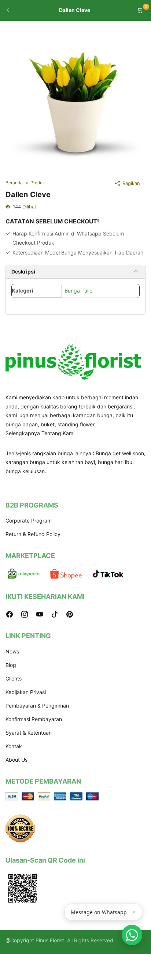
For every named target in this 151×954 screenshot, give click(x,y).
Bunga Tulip (79, 290)
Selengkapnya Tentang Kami (39, 433)
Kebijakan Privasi (25, 692)
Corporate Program (28, 520)
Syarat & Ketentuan (28, 732)
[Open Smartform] (132, 935)
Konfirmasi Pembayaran (33, 719)
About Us (16, 760)
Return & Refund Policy (32, 534)
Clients (13, 678)
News (12, 651)
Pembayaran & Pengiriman (37, 705)
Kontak (13, 746)
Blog (10, 665)
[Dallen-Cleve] (75, 97)
